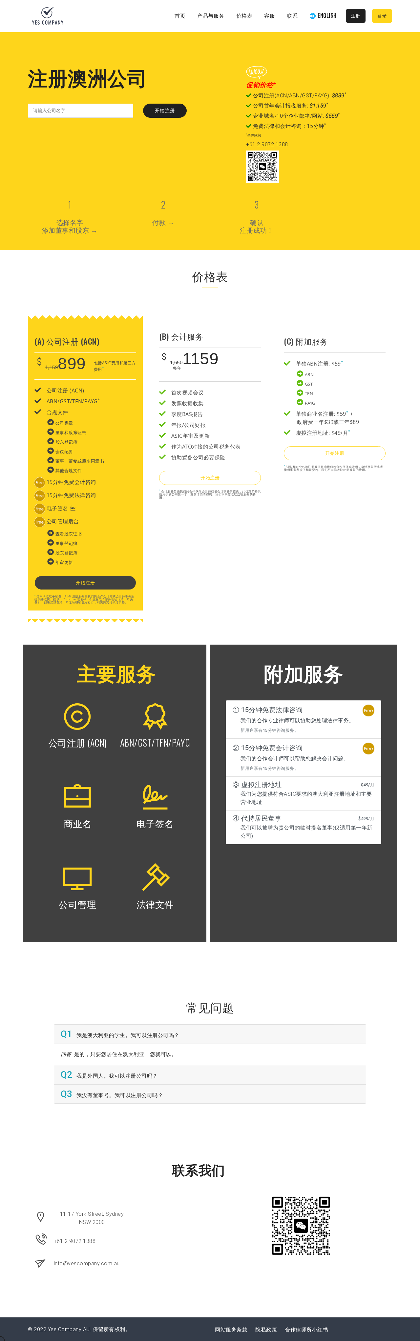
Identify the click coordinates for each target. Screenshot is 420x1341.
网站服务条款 (231, 1330)
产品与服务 (210, 15)
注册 (356, 15)
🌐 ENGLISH (323, 15)
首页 (180, 15)
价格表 (244, 15)
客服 (269, 15)
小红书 (320, 1330)
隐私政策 (266, 1330)
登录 (382, 15)
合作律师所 (298, 1330)
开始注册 (165, 110)
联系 (292, 15)
